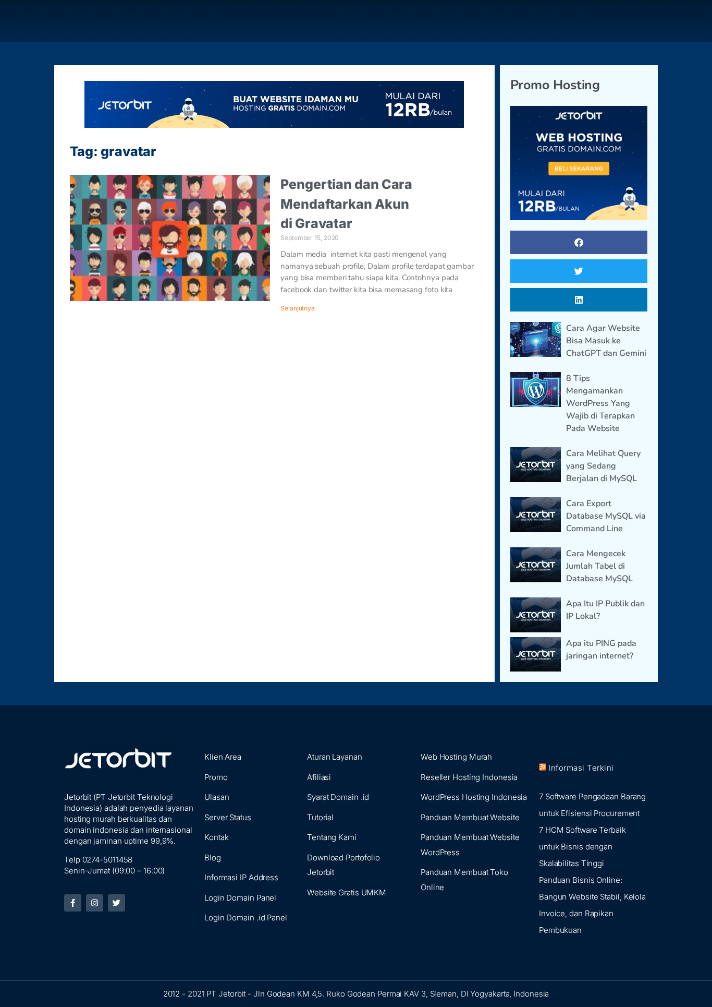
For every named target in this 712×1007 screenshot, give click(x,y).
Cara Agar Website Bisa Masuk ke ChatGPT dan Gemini (606, 340)
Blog (212, 857)
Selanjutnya (297, 308)
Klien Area (222, 757)
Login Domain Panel (240, 898)
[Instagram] (94, 903)
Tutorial (320, 817)
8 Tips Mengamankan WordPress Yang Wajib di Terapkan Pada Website (600, 403)
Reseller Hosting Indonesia (469, 777)
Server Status (227, 817)
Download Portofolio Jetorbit (343, 865)
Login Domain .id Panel (245, 917)
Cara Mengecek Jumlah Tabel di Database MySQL (599, 566)
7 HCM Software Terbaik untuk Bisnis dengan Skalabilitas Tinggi (582, 846)
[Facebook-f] (72, 903)
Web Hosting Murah (456, 757)
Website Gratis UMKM (346, 892)
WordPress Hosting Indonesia (474, 797)
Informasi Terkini (581, 768)
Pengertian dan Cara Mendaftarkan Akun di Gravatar (346, 203)
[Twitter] (116, 903)
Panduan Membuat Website (470, 817)
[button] (579, 242)
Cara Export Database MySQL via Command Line (606, 516)
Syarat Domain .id (338, 797)
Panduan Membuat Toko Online (464, 879)
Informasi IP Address (241, 877)
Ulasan (216, 797)
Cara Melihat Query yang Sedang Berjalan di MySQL (603, 466)
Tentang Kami (332, 837)
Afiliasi (319, 777)
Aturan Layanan (334, 757)
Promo (216, 777)
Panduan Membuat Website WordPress (470, 844)
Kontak (216, 837)
